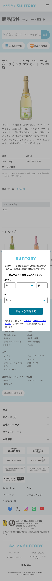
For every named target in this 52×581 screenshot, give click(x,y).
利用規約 (27, 321)
